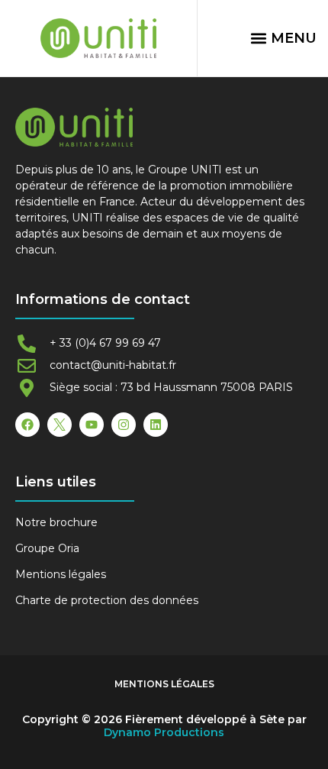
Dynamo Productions (164, 732)
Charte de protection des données (106, 600)
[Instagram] (123, 424)
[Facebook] (27, 424)
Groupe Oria (47, 548)
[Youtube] (91, 424)
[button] (283, 38)
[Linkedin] (155, 424)
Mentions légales (60, 574)
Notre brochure (56, 522)
